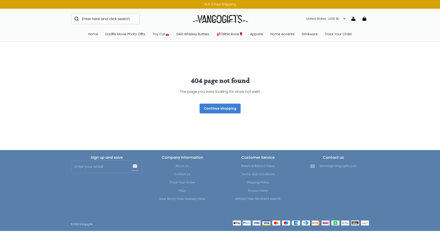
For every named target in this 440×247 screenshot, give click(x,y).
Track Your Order (338, 34)
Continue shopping (220, 108)
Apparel (256, 34)
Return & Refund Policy (258, 166)
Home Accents (282, 34)
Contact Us (182, 174)
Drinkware (310, 34)
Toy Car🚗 (161, 34)
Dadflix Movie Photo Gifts (125, 34)
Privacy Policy (258, 190)
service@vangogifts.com (338, 166)
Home (93, 34)
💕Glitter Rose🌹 (230, 34)
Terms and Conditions (258, 174)
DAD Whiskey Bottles (192, 34)
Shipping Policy (258, 182)
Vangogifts (86, 224)
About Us (182, 166)
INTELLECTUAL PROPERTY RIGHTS (257, 199)
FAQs (182, 190)
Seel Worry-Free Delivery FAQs (182, 199)
